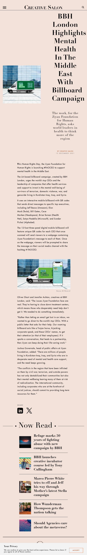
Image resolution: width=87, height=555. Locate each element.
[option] (44, 277)
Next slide (82, 277)
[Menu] (4, 7)
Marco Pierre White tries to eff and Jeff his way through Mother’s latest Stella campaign (50, 487)
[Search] (83, 7)
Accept (76, 550)
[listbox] (50, 277)
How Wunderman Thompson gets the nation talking (49, 508)
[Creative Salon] (43, 7)
